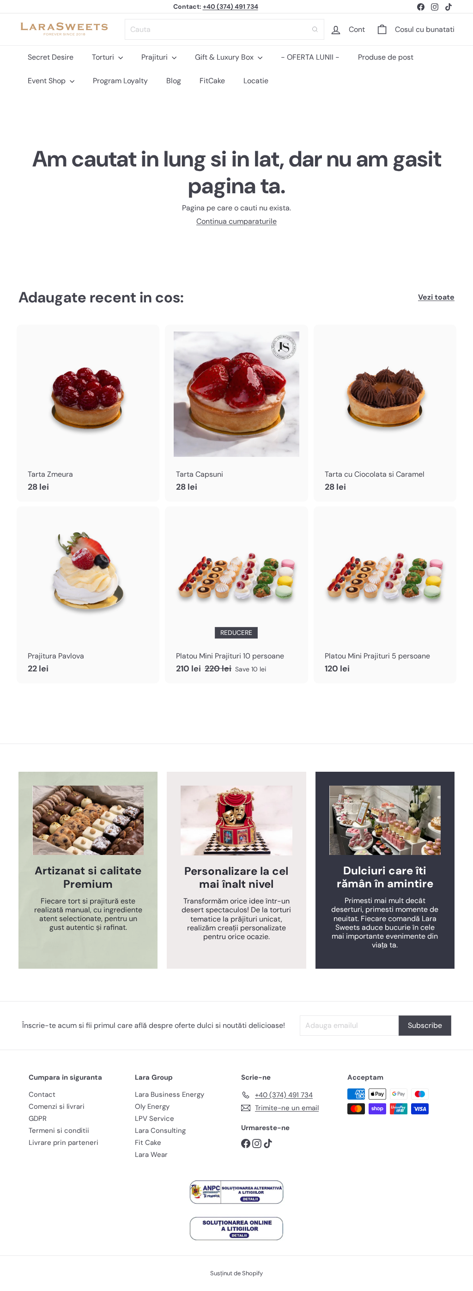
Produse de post (385, 57)
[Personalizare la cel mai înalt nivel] (236, 820)
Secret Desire (50, 57)
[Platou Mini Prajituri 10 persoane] (236, 594)
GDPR (38, 1118)
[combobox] (224, 29)
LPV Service (154, 1118)
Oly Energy (152, 1106)
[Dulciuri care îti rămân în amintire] (385, 820)
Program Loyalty (120, 81)
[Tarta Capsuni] (236, 413)
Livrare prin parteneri (63, 1142)
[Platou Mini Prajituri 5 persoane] (385, 594)
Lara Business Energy (169, 1094)
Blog (173, 81)
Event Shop (47, 81)
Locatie (255, 81)
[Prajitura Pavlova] (88, 594)
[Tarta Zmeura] (88, 413)
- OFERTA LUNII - (310, 57)
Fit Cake (148, 1142)
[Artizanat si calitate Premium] (88, 820)
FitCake (212, 81)
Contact (42, 1094)
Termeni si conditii (59, 1130)
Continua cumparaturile (236, 221)
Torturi (104, 57)
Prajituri (155, 57)
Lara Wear (151, 1154)
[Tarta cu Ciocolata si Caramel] (385, 413)
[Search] (315, 29)
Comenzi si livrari (57, 1106)
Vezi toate (436, 297)
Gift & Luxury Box (225, 57)
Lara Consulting (160, 1130)
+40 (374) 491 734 (230, 6)
